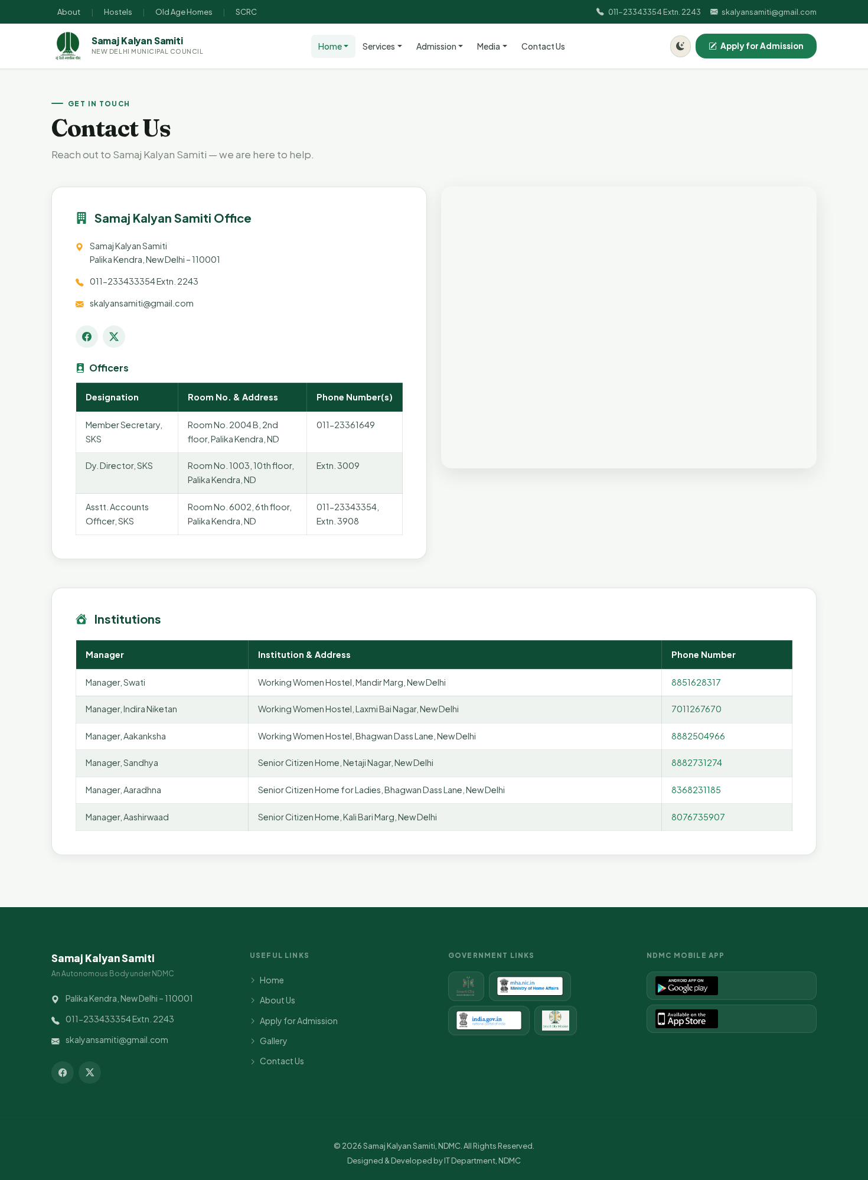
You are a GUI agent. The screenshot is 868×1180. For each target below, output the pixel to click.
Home (272, 979)
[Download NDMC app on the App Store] (732, 1019)
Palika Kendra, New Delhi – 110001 (129, 998)
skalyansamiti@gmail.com (769, 12)
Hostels (118, 12)
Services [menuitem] (379, 46)
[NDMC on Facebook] (87, 336)
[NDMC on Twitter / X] (114, 336)
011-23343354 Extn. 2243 (654, 12)
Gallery (274, 1040)
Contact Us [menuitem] (543, 46)
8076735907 (698, 816)
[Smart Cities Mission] (466, 986)
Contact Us (282, 1060)
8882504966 (698, 736)
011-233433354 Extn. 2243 (144, 281)
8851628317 (696, 682)
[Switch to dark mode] (680, 46)
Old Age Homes (184, 12)
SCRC (246, 12)
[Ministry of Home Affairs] (529, 986)
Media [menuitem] (488, 46)
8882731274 (696, 762)
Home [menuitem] (330, 46)
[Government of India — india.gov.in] (489, 1020)
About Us (277, 1000)
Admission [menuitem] (436, 46)
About (68, 12)
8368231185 (696, 789)
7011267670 (696, 708)
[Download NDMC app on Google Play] (732, 986)
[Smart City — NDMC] (555, 1020)
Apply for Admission (762, 46)
